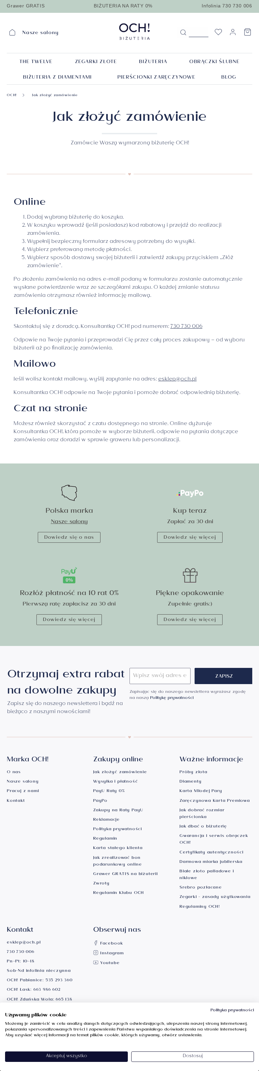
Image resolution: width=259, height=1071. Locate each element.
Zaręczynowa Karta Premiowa (214, 801)
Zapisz (224, 677)
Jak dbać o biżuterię (203, 827)
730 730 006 (186, 327)
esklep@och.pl (177, 379)
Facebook (110, 944)
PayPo (100, 801)
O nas (14, 773)
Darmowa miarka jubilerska (210, 862)
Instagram (111, 954)
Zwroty (101, 884)
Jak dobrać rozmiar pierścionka (201, 814)
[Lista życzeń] (218, 34)
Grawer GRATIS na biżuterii (125, 874)
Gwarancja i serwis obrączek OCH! (213, 840)
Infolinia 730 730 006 (227, 5)
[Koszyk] (247, 34)
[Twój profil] (233, 35)
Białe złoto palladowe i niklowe (206, 875)
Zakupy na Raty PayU (118, 811)
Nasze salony (69, 522)
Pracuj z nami (23, 791)
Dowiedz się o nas (69, 538)
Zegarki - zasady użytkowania (214, 897)
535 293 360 (59, 981)
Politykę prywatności (172, 698)
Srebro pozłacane (200, 888)
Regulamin (105, 839)
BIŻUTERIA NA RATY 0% (123, 5)
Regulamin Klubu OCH (118, 893)
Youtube (108, 963)
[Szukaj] (183, 32)
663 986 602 (46, 990)
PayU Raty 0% (109, 791)
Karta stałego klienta (118, 848)
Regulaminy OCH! (199, 907)
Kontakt (16, 801)
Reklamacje (106, 820)
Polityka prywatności (117, 830)
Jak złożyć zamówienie (120, 773)
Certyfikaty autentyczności (211, 853)
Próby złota (193, 773)
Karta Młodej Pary (200, 791)
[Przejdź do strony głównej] (135, 31)
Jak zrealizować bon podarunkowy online (117, 861)
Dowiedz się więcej (190, 538)
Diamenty (190, 782)
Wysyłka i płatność (115, 782)
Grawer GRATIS (26, 5)
